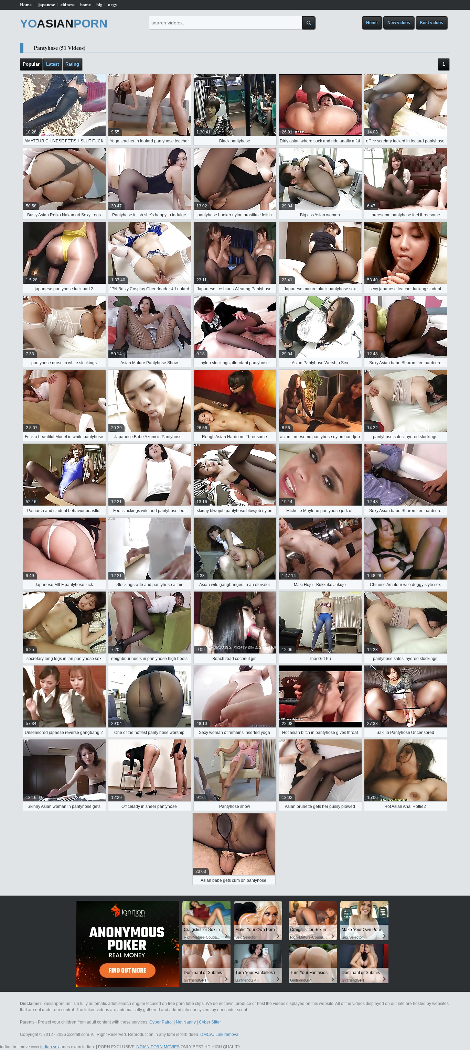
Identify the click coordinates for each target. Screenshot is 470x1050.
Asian (64, 23)
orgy (112, 4)
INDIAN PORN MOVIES (158, 1046)
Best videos (431, 22)
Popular (31, 64)
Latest (52, 64)
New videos (398, 22)
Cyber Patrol (161, 1022)
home (85, 4)
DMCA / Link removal (219, 1034)
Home (26, 4)
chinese (68, 4)
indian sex (50, 1046)
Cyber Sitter (210, 1022)
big (99, 4)
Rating (72, 64)
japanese (46, 4)
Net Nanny (186, 1022)
